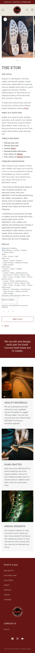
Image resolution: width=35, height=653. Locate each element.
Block (6, 269)
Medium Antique (22, 263)
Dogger (19, 269)
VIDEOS (7, 595)
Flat (5, 256)
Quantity (5, 307)
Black (6, 260)
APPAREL (7, 600)
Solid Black (15, 289)
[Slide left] (13, 60)
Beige (12, 273)
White (16, 275)
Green (11, 277)
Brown (12, 260)
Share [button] (6, 326)
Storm (11, 256)
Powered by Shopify (26, 648)
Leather (17, 250)
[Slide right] (22, 60)
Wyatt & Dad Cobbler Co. (14, 648)
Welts (13, 148)
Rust (23, 277)
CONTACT (8, 590)
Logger (12, 269)
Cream (6, 273)
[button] (2, 10)
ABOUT (7, 585)
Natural (19, 260)
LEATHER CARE (10, 575)
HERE (26, 108)
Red (28, 275)
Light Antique (9, 263)
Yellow (29, 277)
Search (6, 629)
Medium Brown (22, 273)
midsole (20, 157)
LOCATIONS (8, 580)
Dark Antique (8, 265)
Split (16, 256)
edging (20, 154)
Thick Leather (9, 252)
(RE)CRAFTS (9, 571)
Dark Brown (8, 275)
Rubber (24, 250)
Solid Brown (25, 289)
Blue (5, 277)
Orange (17, 277)
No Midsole (8, 250)
